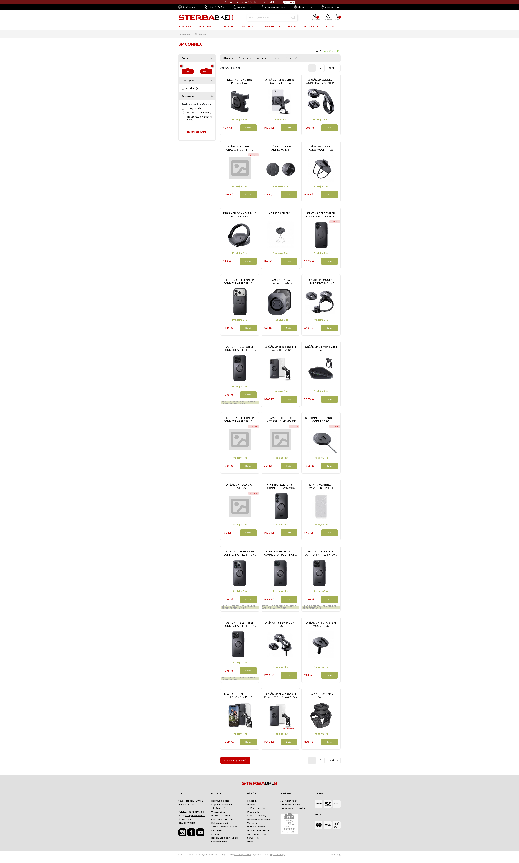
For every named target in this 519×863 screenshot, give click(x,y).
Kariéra (215, 834)
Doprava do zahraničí (222, 804)
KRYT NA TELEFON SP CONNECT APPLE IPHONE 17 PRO (240, 282)
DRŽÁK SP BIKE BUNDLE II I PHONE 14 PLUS (240, 695)
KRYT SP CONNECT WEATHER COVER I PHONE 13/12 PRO (321, 486)
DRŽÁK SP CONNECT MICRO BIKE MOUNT (321, 282)
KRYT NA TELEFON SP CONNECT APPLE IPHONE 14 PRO (240, 553)
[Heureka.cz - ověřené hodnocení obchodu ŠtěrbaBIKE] (289, 823)
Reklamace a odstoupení (224, 838)
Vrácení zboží (218, 812)
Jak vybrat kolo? (288, 800)
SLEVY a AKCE (311, 26)
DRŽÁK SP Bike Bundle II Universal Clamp (280, 81)
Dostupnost (188, 80)
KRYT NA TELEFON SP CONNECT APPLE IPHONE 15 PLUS (279, 607)
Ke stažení (216, 830)
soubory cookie (242, 854)
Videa (250, 841)
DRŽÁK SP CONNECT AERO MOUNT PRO (321, 148)
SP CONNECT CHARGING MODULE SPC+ (321, 420)
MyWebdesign (277, 854)
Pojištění (251, 804)
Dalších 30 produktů (235, 760)
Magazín (252, 800)
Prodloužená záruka (258, 830)
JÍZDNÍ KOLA (184, 26)
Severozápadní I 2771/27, (191, 800)
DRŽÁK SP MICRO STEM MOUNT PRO (321, 624)
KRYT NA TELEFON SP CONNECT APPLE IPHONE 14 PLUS (238, 607)
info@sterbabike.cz (195, 815)
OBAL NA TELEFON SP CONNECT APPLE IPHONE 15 (240, 624)
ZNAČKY (292, 26)
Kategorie (187, 96)
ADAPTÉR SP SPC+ (280, 213)
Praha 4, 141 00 (186, 804)
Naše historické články (259, 819)
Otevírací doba (219, 841)
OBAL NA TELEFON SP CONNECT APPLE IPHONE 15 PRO (240, 348)
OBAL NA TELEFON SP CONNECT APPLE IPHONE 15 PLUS (280, 553)
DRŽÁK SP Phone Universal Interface (280, 282)
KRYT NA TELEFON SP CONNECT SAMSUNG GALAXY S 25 (280, 486)
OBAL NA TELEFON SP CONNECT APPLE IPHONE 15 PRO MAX (321, 553)
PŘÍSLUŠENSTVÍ (249, 26)
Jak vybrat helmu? (290, 804)
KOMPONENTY (272, 26)
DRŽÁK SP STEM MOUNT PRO (280, 624)
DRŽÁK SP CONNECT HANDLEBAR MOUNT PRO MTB (321, 81)
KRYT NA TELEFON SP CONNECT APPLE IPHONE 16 (319, 607)
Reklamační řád (219, 823)
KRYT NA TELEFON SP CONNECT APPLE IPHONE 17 (321, 215)
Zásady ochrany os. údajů (224, 826)
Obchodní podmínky (222, 819)
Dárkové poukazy (256, 815)
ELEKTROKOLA (207, 26)
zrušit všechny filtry (197, 132)
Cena (184, 58)
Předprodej (253, 812)
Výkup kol (252, 823)
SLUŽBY (330, 26)
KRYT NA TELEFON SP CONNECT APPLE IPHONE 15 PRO (238, 402)
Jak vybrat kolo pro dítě (292, 808)
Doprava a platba (220, 800)
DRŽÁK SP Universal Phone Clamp (239, 81)
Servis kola (253, 838)
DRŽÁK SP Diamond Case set (321, 348)
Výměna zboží (218, 808)
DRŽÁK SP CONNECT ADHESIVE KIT (280, 148)
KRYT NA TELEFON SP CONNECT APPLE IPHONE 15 (238, 678)
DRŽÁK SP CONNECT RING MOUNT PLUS (240, 215)
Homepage (184, 34)
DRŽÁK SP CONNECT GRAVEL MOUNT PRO (239, 148)
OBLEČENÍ (227, 26)
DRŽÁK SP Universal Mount (321, 695)
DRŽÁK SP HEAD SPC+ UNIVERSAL (240, 486)
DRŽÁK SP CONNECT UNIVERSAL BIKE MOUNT (280, 420)
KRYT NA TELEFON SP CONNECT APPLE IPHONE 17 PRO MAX (240, 420)
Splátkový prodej (256, 808)
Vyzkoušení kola (256, 826)
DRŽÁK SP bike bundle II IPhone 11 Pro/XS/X (280, 348)
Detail (248, 127)
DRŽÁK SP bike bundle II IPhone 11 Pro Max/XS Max (280, 695)
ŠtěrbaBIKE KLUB (256, 834)
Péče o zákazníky (220, 815)
